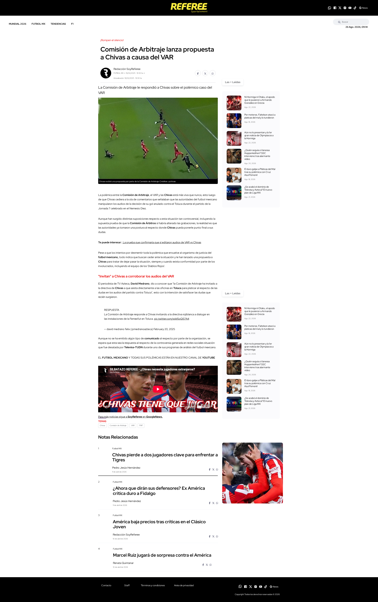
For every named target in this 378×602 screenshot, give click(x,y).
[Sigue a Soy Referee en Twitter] (339, 7)
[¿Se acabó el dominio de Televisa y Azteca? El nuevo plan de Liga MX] (234, 192)
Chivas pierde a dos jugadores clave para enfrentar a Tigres (165, 457)
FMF (141, 425)
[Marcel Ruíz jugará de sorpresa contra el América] (252, 572)
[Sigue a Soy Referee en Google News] (363, 7)
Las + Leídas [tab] (232, 82)
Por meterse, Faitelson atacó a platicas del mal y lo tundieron (259, 116)
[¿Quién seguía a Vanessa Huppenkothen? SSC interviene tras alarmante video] (234, 156)
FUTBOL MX (38, 23)
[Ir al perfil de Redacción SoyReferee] (105, 72)
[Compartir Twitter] (205, 73)
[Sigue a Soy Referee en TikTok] (354, 7)
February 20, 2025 (164, 329)
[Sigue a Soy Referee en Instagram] (344, 7)
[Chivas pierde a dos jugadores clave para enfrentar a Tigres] (252, 473)
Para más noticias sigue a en (130, 416)
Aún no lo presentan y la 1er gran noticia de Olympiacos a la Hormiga (258, 135)
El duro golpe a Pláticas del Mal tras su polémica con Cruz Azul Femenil (259, 172)
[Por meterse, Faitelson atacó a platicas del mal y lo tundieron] (234, 120)
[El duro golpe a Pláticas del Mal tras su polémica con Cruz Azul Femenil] (234, 175)
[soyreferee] (188, 8)
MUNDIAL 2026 (17, 23)
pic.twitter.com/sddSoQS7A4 (171, 318)
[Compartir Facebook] (198, 73)
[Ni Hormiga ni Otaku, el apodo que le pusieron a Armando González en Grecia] (234, 103)
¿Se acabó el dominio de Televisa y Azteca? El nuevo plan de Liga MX (258, 189)
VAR (133, 425)
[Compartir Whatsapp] (213, 73)
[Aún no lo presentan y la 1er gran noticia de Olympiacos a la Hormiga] (234, 138)
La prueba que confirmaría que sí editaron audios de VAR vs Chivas (161, 242)
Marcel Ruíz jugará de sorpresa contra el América (162, 555)
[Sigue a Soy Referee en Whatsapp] (329, 8)
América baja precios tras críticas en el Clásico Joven (159, 524)
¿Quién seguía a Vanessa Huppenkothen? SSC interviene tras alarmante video (257, 155)
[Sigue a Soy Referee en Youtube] (349, 7)
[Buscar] (339, 22)
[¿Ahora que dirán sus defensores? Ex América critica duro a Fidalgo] (252, 506)
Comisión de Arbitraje (118, 425)
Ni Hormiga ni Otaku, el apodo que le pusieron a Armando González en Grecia (259, 99)
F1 (72, 23)
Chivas (102, 425)
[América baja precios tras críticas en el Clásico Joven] (252, 539)
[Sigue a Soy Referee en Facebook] (334, 7)
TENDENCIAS (58, 23)
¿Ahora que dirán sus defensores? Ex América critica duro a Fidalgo (159, 490)
